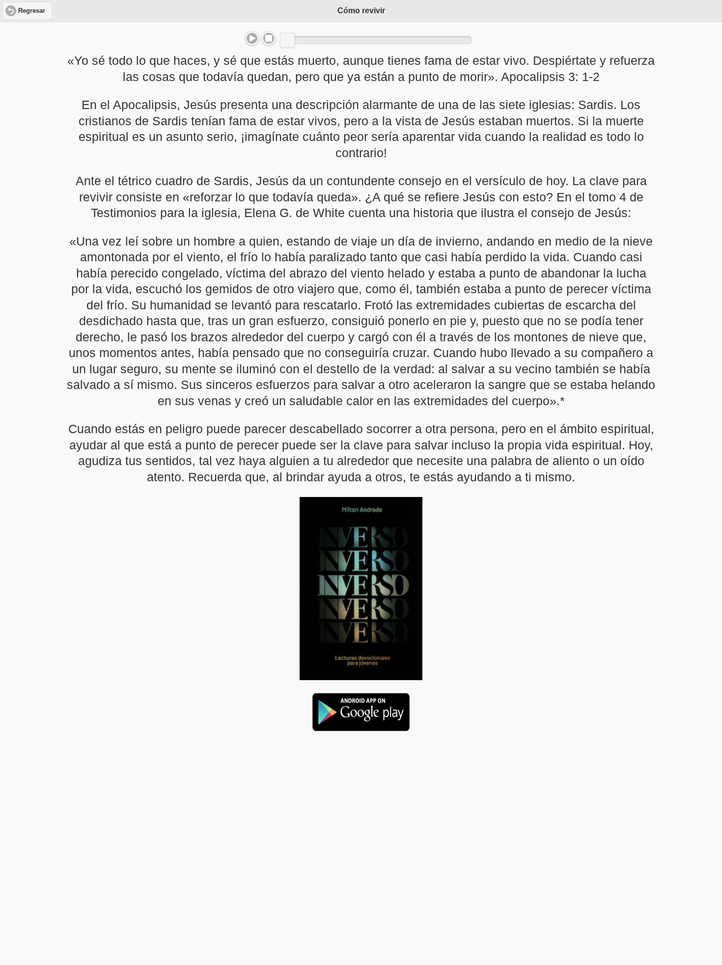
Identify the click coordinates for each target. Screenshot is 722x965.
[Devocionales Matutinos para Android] (361, 727)
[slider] (287, 40)
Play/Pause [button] (252, 38)
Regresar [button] (31, 10)
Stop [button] (268, 38)
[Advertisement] (361, 814)
